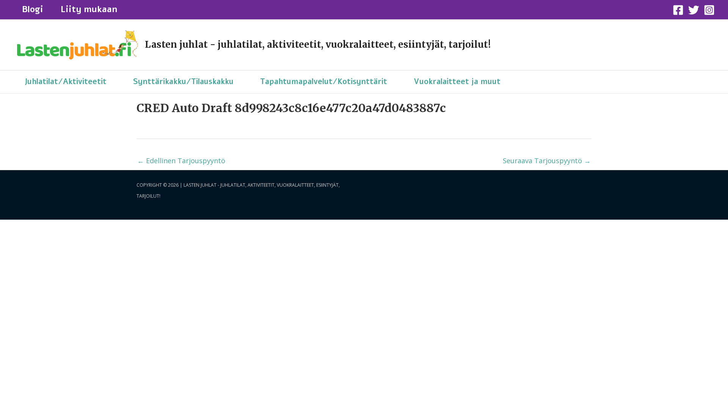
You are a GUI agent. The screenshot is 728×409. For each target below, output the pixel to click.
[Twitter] (693, 10)
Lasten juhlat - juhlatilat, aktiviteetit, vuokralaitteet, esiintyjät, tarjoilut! (318, 44)
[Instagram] (709, 10)
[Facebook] (678, 10)
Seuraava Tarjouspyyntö (547, 160)
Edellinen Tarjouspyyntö (181, 160)
